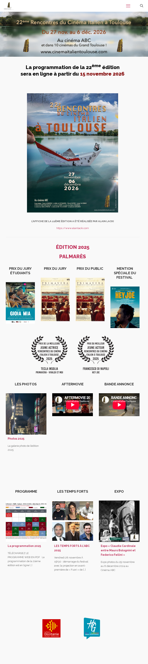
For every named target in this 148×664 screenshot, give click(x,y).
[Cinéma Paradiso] (9, 6)
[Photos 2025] (26, 414)
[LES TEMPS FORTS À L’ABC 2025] (72, 521)
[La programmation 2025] (26, 521)
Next (115, 627)
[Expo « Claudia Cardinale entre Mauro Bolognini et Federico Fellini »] (119, 521)
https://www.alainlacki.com (72, 228)
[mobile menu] (128, 5)
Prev (28, 627)
